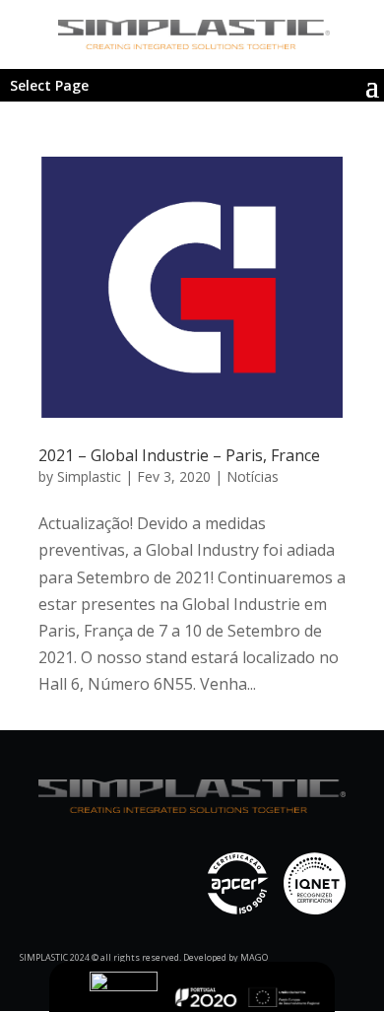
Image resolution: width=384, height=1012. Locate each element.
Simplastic (89, 476)
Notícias (252, 476)
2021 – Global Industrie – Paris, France (179, 455)
